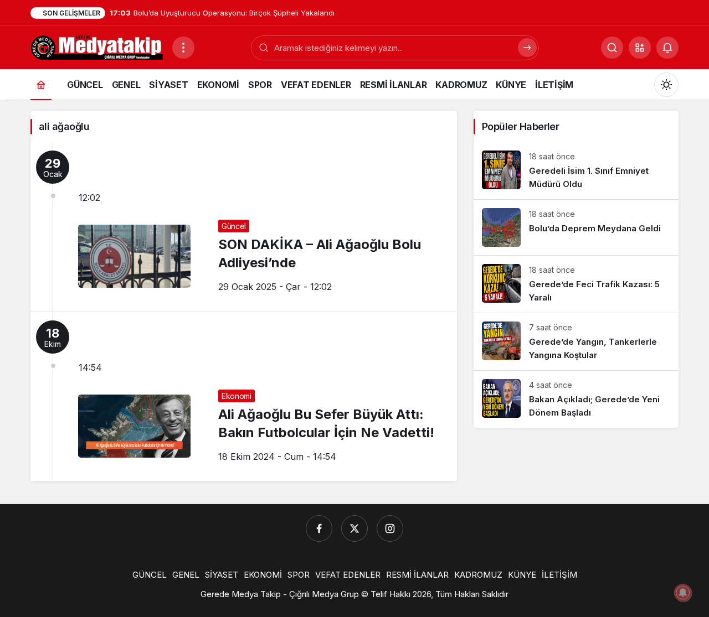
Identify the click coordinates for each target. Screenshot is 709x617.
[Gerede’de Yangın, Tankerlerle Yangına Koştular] (576, 341)
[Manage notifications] (683, 593)
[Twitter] (354, 528)
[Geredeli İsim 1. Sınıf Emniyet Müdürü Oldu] (576, 170)
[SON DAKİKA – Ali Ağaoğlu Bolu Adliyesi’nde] (243, 227)
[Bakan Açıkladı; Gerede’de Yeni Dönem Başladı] (576, 399)
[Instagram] (390, 528)
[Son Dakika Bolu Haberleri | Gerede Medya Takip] (96, 46)
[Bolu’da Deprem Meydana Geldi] (576, 227)
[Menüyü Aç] (183, 48)
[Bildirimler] (667, 48)
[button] (640, 48)
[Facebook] (319, 528)
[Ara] (527, 47)
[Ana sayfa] (41, 84)
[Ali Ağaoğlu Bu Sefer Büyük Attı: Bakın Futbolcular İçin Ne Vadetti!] (243, 396)
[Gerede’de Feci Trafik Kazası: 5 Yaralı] (576, 284)
